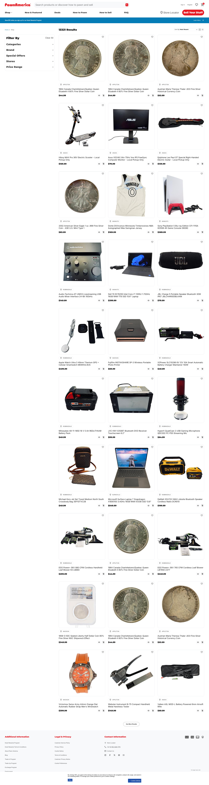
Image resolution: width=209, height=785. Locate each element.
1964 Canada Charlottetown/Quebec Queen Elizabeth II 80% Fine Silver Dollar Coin (79, 90)
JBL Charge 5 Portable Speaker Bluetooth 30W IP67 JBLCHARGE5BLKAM (179, 295)
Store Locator (171, 12)
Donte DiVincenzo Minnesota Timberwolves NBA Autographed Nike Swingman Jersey (130, 227)
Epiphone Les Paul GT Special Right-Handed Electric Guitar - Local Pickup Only (178, 158)
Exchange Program (11, 767)
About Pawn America (11, 751)
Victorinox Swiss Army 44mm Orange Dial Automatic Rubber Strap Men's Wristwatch (78, 705)
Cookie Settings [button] (135, 780)
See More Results (131, 724)
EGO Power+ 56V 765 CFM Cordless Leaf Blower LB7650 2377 (180, 568)
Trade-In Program (10, 759)
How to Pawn (80, 12)
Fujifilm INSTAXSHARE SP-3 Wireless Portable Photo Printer (129, 363)
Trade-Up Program (10, 763)
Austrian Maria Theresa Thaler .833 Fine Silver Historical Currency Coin (179, 90)
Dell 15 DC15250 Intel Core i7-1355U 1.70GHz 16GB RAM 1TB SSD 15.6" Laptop (129, 295)
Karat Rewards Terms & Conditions (15, 747)
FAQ (126, 12)
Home (7, 30)
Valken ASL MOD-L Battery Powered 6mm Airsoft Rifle (180, 705)
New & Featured (33, 12)
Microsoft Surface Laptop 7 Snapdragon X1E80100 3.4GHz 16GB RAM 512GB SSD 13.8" (129, 500)
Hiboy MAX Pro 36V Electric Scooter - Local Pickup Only (79, 158)
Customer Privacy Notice (62, 759)
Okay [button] (70, 780)
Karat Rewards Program (12, 743)
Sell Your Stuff (193, 12)
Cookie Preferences (61, 763)
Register (189, 4)
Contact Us (110, 751)
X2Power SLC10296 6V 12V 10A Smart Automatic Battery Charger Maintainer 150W (180, 363)
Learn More (197, 20)
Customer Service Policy (62, 743)
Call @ (113, 747)
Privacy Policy (59, 747)
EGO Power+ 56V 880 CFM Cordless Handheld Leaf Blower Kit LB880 (80, 568)
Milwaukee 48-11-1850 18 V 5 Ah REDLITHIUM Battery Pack (80, 432)
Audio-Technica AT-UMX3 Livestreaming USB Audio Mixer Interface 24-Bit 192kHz (80, 295)
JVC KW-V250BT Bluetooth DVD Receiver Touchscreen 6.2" (127, 432)
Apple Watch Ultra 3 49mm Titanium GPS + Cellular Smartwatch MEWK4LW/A (79, 363)
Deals (57, 12)
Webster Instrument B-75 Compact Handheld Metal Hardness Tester (129, 705)
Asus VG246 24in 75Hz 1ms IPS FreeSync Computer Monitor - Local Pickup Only (127, 158)
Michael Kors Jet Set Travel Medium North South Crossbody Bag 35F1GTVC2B (81, 500)
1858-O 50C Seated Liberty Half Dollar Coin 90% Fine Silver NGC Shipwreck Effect (81, 637)
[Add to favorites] (196, 5)
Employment (9, 771)
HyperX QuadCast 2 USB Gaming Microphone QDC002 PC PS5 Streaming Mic (179, 432)
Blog (6, 755)
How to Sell (106, 12)
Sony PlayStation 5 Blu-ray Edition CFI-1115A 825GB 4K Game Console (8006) (178, 227)
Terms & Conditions (61, 755)
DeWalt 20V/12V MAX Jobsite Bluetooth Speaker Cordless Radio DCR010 (180, 500)
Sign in (183, 4)
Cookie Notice (59, 751)
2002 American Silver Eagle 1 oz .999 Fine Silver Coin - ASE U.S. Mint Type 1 (81, 227)
